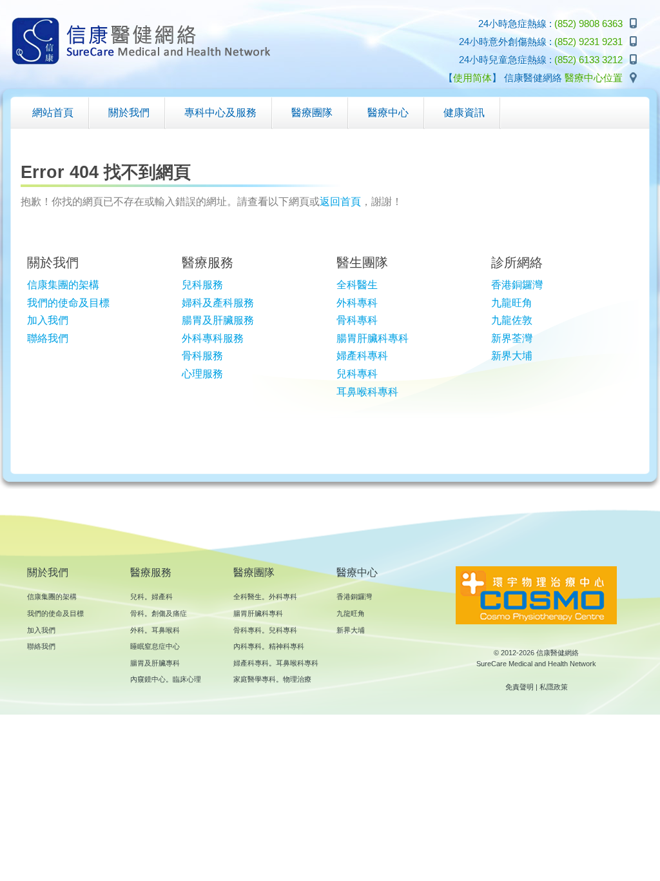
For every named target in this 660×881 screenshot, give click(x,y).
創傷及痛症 (169, 613)
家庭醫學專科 (254, 679)
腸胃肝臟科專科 (372, 338)
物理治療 (297, 679)
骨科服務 (202, 355)
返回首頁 (340, 201)
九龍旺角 (511, 302)
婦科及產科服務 (218, 302)
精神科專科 (286, 646)
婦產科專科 (362, 355)
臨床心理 (187, 679)
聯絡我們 (47, 338)
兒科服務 (202, 284)
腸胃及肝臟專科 (155, 663)
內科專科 (247, 646)
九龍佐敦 (511, 320)
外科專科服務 (213, 338)
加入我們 (47, 320)
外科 (137, 630)
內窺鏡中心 (148, 679)
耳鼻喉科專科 (367, 391)
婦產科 (162, 596)
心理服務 (202, 373)
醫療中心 (357, 572)
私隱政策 (553, 687)
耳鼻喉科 (165, 630)
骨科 (137, 613)
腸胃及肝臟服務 (218, 320)
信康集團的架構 (63, 284)
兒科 (137, 596)
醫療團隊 (254, 572)
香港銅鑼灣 (517, 284)
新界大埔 (511, 355)
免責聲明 (519, 687)
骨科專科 (357, 320)
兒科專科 (357, 373)
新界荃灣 (511, 338)
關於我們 (47, 572)
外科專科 (357, 302)
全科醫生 (357, 284)
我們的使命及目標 (68, 302)
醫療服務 (150, 572)
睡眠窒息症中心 (155, 646)
